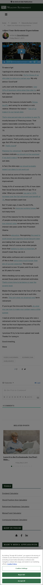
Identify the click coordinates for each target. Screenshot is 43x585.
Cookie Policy (12, 564)
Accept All (21, 581)
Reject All (21, 575)
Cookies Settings (21, 568)
